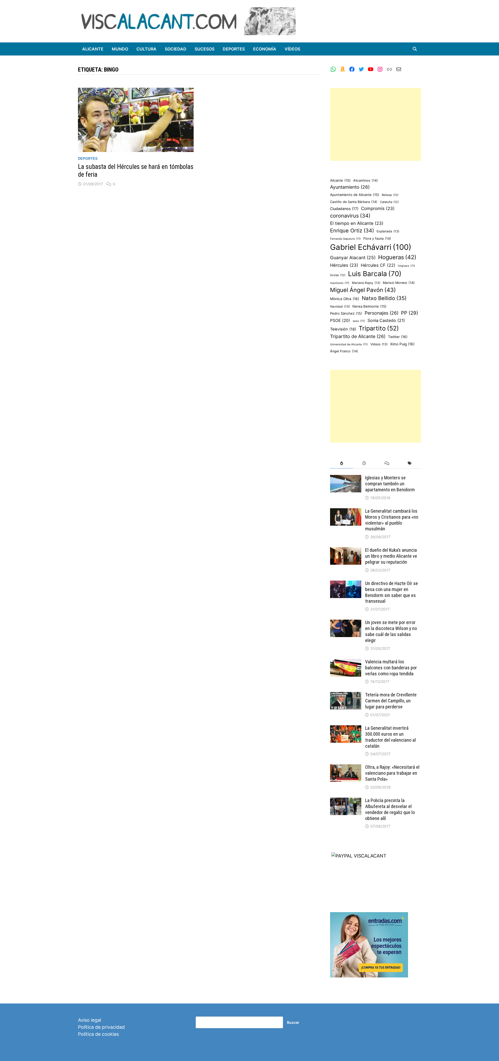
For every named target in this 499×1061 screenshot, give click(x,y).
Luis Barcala (375, 274)
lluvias (337, 275)
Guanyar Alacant (353, 257)
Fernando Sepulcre (345, 238)
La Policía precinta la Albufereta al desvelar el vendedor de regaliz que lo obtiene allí (390, 809)
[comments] (387, 463)
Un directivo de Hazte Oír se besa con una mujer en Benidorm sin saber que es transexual (391, 592)
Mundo (120, 49)
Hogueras (397, 257)
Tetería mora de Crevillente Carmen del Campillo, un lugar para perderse (391, 700)
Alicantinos (365, 180)
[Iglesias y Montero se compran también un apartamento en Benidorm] (345, 478)
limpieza (406, 266)
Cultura (146, 49)
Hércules (344, 265)
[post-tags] (409, 463)
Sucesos (204, 49)
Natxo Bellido (384, 298)
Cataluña (389, 202)
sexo (359, 321)
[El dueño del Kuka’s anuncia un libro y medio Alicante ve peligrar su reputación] (345, 551)
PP (409, 313)
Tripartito (379, 328)
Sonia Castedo (386, 320)
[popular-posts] (341, 463)
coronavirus (350, 216)
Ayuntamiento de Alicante (354, 195)
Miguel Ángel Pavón (363, 290)
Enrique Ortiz (352, 230)
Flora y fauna (377, 238)
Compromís (378, 208)
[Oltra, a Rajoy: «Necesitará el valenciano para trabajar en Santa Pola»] (345, 768)
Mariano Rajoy (366, 283)
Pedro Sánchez (346, 313)
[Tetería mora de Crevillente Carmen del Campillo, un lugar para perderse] (345, 695)
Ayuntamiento (350, 187)
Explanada (388, 231)
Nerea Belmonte (369, 306)
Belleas (390, 195)
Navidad (340, 306)
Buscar (293, 1022)
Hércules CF (378, 265)
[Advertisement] (375, 124)
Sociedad (175, 49)
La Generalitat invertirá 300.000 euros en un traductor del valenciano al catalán (390, 737)
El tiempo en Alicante (356, 223)
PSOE (340, 320)
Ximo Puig (402, 344)
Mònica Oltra (344, 299)
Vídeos (292, 49)
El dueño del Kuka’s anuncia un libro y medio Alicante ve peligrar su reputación (391, 556)
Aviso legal (89, 1020)
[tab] (341, 463)
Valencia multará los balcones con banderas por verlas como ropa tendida (391, 667)
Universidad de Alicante (349, 344)
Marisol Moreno (399, 283)
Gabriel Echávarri (370, 247)
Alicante (92, 49)
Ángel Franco (344, 351)
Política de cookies (98, 1034)
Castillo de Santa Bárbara (353, 202)
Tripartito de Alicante (357, 336)
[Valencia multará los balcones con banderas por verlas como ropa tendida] (345, 662)
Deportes (234, 49)
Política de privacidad (101, 1027)
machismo (339, 283)
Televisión (343, 329)
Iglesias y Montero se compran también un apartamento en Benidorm (390, 483)
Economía (264, 49)
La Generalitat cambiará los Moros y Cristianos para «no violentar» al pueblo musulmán (391, 520)
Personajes (381, 313)
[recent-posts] (364, 463)
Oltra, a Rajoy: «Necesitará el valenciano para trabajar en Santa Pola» (392, 773)
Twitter (398, 337)
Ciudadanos (344, 208)
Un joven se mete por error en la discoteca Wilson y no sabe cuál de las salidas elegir (391, 631)
